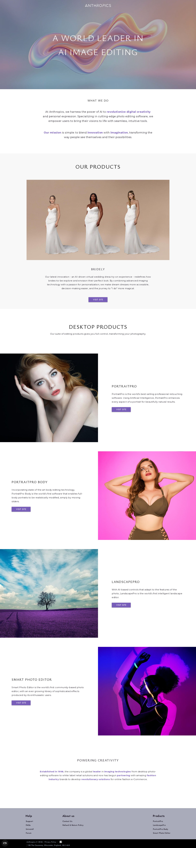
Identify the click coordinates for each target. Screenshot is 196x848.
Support (29, 821)
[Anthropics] (98, 5)
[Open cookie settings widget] (4, 843)
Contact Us (67, 821)
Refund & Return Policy (73, 825)
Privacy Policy (50, 842)
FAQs (28, 825)
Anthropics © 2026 (35, 842)
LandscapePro (159, 825)
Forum (29, 833)
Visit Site (98, 299)
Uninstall (30, 829)
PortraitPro (158, 821)
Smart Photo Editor (161, 833)
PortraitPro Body (160, 829)
